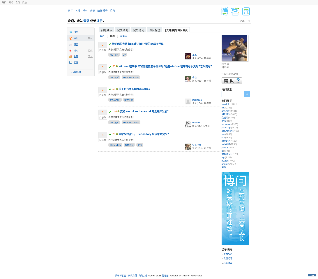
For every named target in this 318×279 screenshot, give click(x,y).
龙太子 (195, 54)
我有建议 (227, 262)
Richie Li (196, 122)
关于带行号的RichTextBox (134, 89)
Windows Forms (131, 77)
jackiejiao (197, 99)
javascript (230, 127)
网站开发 (229, 114)
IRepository (115, 144)
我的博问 (138, 30)
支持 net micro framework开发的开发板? (144, 111)
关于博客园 (120, 275)
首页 (4, 2)
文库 (76, 62)
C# (124, 54)
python (228, 160)
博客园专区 (115, 99)
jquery (228, 147)
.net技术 (230, 104)
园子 (70, 10)
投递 (90, 50)
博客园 (165, 275)
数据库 (228, 117)
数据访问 (129, 144)
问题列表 (106, 30)
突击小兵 (196, 144)
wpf (227, 157)
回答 (112, 36)
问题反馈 (77, 71)
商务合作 (143, 275)
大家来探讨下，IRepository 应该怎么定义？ (144, 134)
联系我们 (132, 275)
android (229, 163)
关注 (77, 10)
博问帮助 (227, 253)
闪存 (76, 31)
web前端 (229, 143)
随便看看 (102, 10)
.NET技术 (114, 54)
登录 (86, 21)
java (227, 120)
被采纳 (123, 36)
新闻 (11, 2)
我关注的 (122, 30)
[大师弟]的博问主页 (176, 30)
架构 (139, 144)
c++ (227, 137)
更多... (225, 167)
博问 (76, 38)
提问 (90, 38)
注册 (100, 21)
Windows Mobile (131, 122)
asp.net (229, 110)
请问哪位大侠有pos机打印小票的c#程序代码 (138, 43)
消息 (112, 10)
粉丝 (85, 10)
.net (227, 134)
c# (227, 107)
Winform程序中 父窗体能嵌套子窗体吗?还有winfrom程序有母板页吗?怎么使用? (165, 66)
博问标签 (154, 30)
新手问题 (128, 99)
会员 (17, 2)
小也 (194, 77)
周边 (24, 2)
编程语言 (229, 140)
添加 (90, 56)
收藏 (76, 56)
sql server (230, 124)
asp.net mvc (231, 130)
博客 (76, 44)
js (226, 150)
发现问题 (227, 258)
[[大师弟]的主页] (235, 48)
